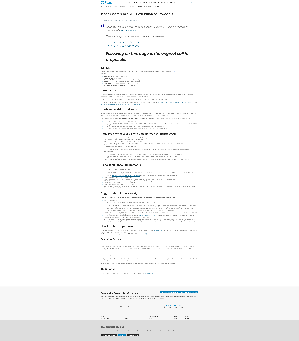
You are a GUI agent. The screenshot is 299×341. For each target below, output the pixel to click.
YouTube (187, 316)
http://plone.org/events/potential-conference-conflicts (126, 176)
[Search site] (196, 2)
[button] (179, 292)
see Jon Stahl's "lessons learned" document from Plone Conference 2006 (176, 102)
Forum (126, 316)
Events (115, 6)
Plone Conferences (122, 6)
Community (128, 314)
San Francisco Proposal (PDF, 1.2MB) (124, 42)
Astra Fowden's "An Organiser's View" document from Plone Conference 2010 (120, 104)
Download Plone (105, 318)
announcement (128, 30)
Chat (126, 318)
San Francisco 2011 (132, 6)
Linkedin (187, 318)
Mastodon (176, 316)
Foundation (152, 314)
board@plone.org (157, 230)
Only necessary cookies (109, 335)
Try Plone (103, 316)
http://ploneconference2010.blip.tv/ (148, 215)
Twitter (175, 318)
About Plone (104, 314)
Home (102, 6)
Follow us (176, 314)
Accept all (122, 335)
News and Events (109, 6)
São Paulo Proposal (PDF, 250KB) (122, 46)
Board (151, 318)
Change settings (133, 335)
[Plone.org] (107, 2)
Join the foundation (154, 316)
